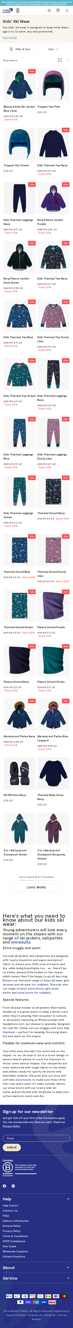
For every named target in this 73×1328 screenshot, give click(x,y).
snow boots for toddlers (34, 992)
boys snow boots (32, 988)
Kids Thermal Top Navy (52, 165)
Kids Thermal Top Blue (18, 337)
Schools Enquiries (14, 1256)
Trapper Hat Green (16, 165)
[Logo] (8, 10)
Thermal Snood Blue (17, 571)
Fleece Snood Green (51, 681)
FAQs (6, 1215)
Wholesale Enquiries (15, 1251)
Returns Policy (12, 1225)
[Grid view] (60, 60)
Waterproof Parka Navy (19, 736)
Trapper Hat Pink (48, 106)
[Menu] (66, 10)
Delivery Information (16, 1220)
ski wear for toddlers (34, 984)
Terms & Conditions (15, 1236)
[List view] (68, 60)
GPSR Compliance (14, 1241)
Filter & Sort (23, 49)
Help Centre (10, 1205)
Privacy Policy (11, 1126)
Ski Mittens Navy (15, 794)
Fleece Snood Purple (51, 627)
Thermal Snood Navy (51, 513)
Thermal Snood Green (18, 627)
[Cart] (58, 12)
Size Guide (9, 1246)
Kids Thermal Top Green (20, 395)
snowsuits (20, 941)
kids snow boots (20, 1079)
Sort (51, 49)
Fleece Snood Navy (16, 681)
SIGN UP (12, 1147)
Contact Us (10, 1210)
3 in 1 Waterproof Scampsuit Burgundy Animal (51, 854)
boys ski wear (53, 980)
